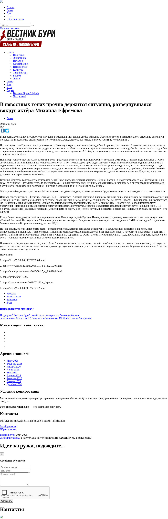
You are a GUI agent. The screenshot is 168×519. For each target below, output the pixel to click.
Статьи (10, 7)
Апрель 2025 (14, 375)
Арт (9, 13)
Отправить (6, 501)
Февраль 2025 (14, 378)
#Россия (11, 293)
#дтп (9, 302)
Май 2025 (12, 372)
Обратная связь (15, 19)
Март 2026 (12, 360)
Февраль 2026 (14, 363)
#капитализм (14, 296)
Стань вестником (9, 28)
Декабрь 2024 (14, 384)
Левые (16, 78)
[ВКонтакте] (3, 130)
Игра (9, 16)
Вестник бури (7, 434)
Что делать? (19, 96)
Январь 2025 (14, 381)
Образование (20, 63)
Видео (10, 90)
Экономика (19, 58)
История (18, 60)
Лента (10, 10)
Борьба (17, 75)
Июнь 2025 (13, 369)
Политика (18, 55)
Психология (20, 66)
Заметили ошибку (10, 437)
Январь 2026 (14, 366)
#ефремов (12, 299)
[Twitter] (7, 130)
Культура (18, 69)
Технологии (20, 72)
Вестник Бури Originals (26, 93)
